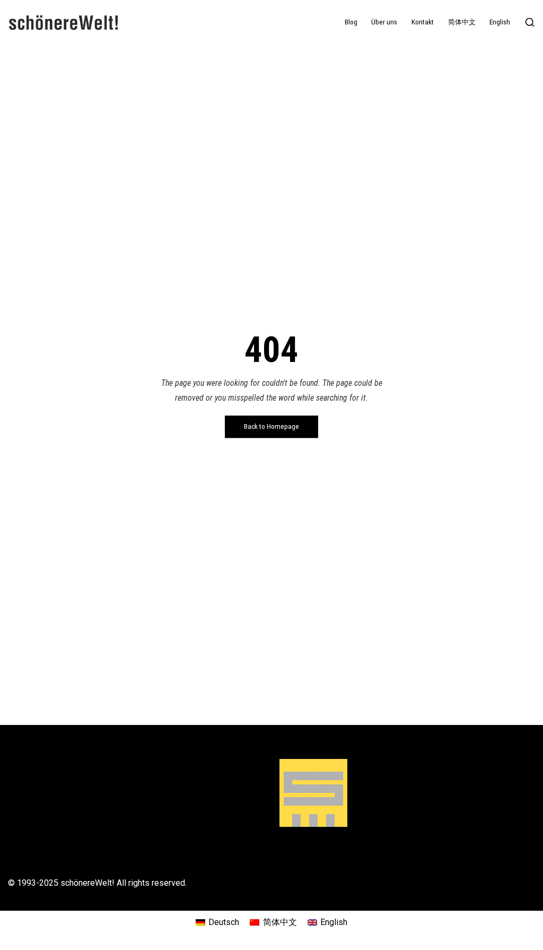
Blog (351, 22)
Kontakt (422, 22)
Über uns (384, 22)
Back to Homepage (271, 426)
